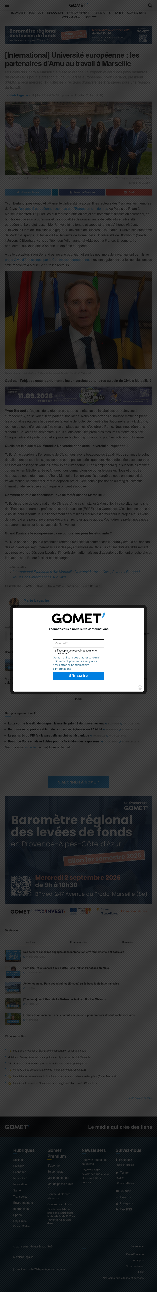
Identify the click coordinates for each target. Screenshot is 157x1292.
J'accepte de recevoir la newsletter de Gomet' (77, 652)
